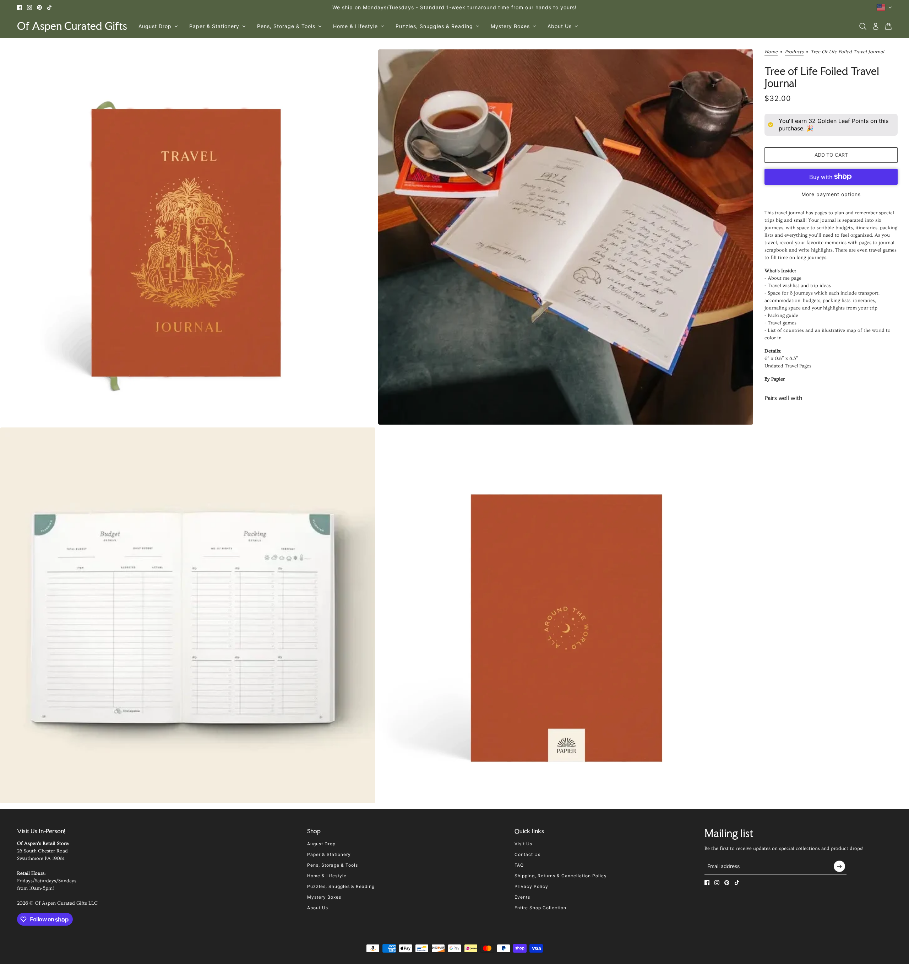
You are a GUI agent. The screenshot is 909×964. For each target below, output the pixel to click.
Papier (778, 379)
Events (522, 897)
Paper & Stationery (329, 854)
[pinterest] (39, 7)
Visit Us (523, 843)
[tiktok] (49, 7)
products (794, 52)
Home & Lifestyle (327, 875)
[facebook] (19, 7)
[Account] (875, 26)
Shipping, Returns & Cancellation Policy (561, 875)
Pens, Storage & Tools (332, 865)
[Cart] (888, 26)
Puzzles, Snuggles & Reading (341, 886)
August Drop (321, 843)
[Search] (862, 26)
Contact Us (527, 854)
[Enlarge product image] (187, 237)
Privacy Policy (531, 886)
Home (771, 52)
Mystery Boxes (324, 897)
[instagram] (29, 7)
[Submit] (839, 866)
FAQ (519, 865)
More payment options (831, 194)
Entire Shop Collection (540, 907)
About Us (317, 907)
